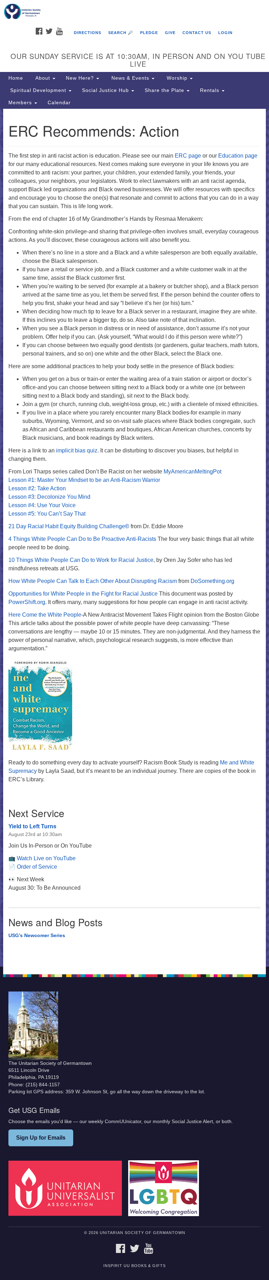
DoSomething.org (212, 581)
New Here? (81, 78)
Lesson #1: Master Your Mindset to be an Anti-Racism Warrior (84, 480)
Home (15, 78)
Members (21, 102)
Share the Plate (165, 90)
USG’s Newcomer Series (36, 935)
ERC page (188, 156)
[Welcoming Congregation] (166, 1188)
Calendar (59, 102)
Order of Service (37, 867)
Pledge (149, 33)
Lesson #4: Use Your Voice (42, 505)
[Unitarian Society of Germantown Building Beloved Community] (134, 12)
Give (170, 33)
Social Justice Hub (106, 90)
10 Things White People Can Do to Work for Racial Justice (80, 560)
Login (225, 33)
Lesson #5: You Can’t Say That (46, 514)
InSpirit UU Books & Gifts (134, 1266)
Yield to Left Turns (32, 826)
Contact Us (196, 33)
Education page (237, 156)
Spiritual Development (38, 90)
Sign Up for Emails (40, 1138)
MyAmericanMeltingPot (192, 472)
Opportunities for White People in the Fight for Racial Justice (83, 594)
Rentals (210, 90)
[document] (134, 538)
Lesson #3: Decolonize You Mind (49, 497)
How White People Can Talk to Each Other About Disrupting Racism (92, 581)
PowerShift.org (26, 602)
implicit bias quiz (76, 450)
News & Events (130, 78)
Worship (177, 78)
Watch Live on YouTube (46, 858)
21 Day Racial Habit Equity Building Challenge (68, 526)
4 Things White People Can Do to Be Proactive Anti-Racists (82, 539)
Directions (87, 33)
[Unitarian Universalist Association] (67, 1188)
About (43, 78)
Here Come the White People (44, 615)
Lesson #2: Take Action (37, 488)
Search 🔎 (120, 33)
